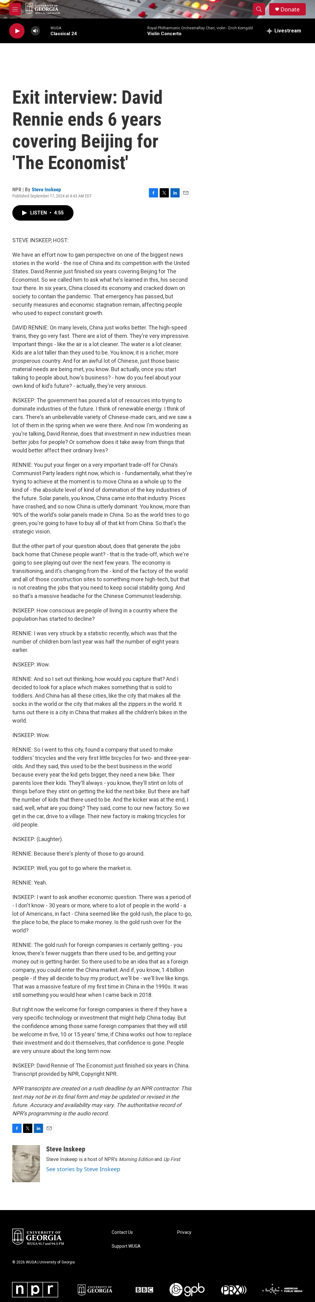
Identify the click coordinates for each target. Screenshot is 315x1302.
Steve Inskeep (46, 189)
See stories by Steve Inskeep (83, 1169)
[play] (17, 31)
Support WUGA (126, 1246)
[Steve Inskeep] (26, 1163)
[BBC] (144, 1289)
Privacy (184, 1232)
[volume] (35, 31)
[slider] (45, 30)
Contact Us (122, 1232)
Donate (290, 9)
